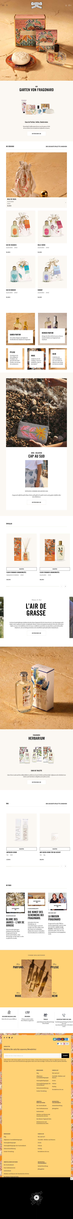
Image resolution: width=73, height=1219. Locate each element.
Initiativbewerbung (57, 1105)
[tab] (18, 966)
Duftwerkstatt (40, 1111)
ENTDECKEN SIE (36, 133)
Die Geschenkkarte (41, 1105)
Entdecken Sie (36, 633)
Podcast (54, 1083)
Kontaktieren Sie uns (57, 1089)
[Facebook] (6, 1037)
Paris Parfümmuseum (42, 1108)
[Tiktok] (12, 1037)
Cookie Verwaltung (41, 1091)
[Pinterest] (9, 1037)
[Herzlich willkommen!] (36, 5)
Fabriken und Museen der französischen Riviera (16, 1173)
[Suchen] (7, 5)
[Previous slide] (61, 586)
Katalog (54, 1086)
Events (54, 1080)
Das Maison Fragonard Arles (43, 1119)
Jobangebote (55, 1108)
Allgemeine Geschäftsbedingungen (13, 1139)
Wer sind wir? (55, 1073)
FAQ (37, 1073)
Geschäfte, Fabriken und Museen (46, 1139)
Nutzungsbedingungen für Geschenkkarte (15, 1145)
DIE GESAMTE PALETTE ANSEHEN (56, 146)
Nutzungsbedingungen (42, 1080)
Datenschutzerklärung (42, 1088)
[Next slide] (65, 586)
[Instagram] (4, 1037)
